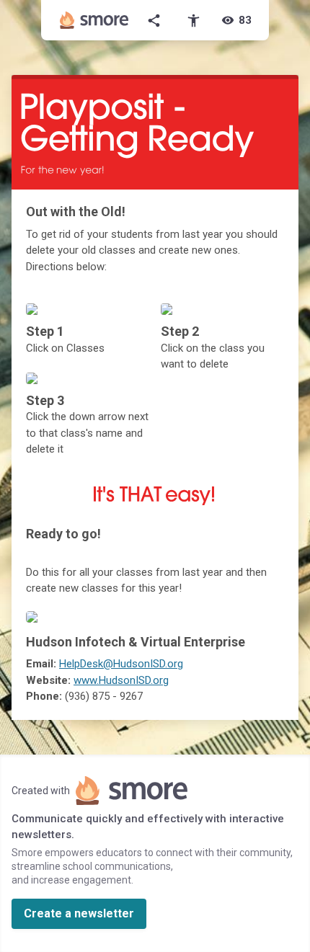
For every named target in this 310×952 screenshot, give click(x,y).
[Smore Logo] (94, 20)
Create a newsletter (79, 913)
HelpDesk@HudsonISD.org (121, 663)
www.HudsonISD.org (121, 680)
